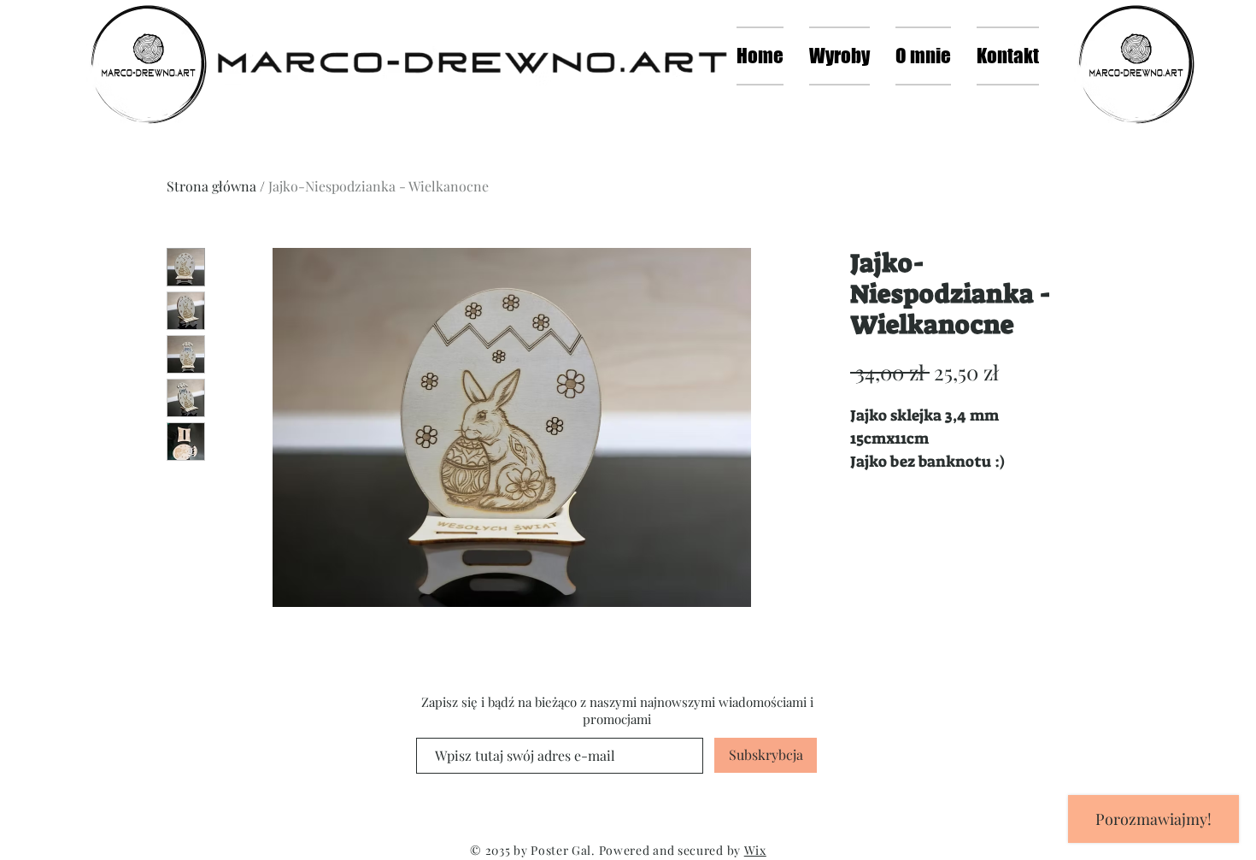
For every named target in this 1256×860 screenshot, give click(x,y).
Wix (755, 850)
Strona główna (211, 186)
